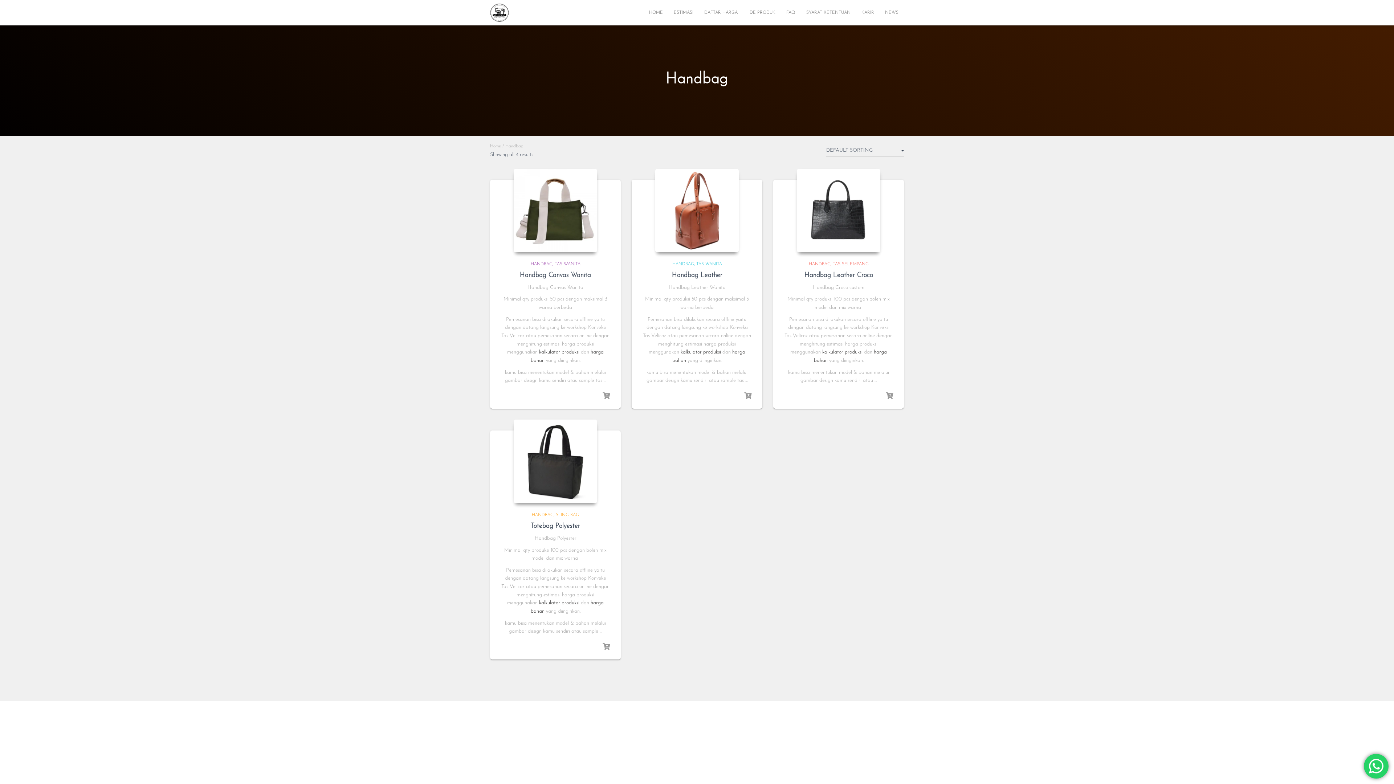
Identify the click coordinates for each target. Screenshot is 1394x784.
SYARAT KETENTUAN (828, 13)
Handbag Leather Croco (838, 275)
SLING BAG (567, 515)
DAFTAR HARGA (721, 13)
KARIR (867, 13)
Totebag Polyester (555, 526)
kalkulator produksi (559, 352)
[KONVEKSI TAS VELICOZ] (499, 13)
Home (495, 146)
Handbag (542, 264)
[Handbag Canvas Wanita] (555, 210)
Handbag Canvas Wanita (555, 275)
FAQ (790, 13)
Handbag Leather (697, 275)
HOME (656, 13)
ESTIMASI (683, 13)
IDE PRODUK (762, 13)
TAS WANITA (567, 264)
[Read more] (606, 396)
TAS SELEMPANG (851, 264)
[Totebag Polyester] (555, 461)
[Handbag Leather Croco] (838, 210)
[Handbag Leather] (697, 210)
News (891, 13)
